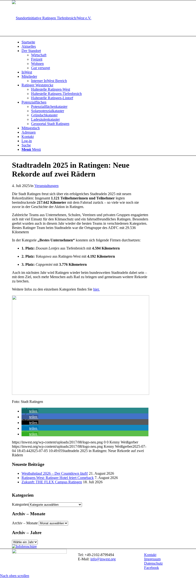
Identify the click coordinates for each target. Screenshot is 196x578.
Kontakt (150, 555)
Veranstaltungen (46, 186)
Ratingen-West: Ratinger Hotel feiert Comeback (58, 478)
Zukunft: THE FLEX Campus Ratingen (52, 482)
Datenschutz (153, 563)
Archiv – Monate (25, 523)
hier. (96, 289)
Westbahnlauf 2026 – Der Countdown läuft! (55, 473)
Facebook (151, 568)
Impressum (152, 559)
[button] (30, 411)
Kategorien (20, 504)
